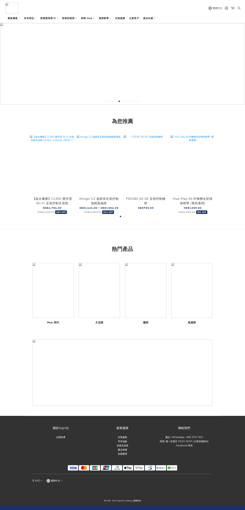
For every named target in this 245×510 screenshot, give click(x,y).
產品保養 (122, 449)
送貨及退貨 (122, 445)
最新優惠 (13, 18)
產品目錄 (148, 18)
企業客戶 (134, 18)
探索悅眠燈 (68, 18)
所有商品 (29, 18)
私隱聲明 (122, 453)
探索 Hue (86, 18)
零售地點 (122, 441)
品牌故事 (61, 437)
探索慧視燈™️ (48, 18)
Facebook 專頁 (184, 445)
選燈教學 (104, 18)
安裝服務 (120, 18)
